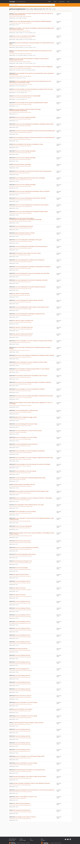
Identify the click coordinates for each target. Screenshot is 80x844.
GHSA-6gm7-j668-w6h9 (27, 596)
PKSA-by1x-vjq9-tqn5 (13, 603)
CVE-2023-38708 (20, 132)
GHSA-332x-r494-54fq (27, 45)
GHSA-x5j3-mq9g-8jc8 (27, 412)
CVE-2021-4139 (20, 744)
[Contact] (65, 839)
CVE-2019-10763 (20, 818)
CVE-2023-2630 (19, 193)
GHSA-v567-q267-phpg (27, 704)
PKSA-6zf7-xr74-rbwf (13, 499)
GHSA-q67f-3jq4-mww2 (27, 636)
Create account (61, 1)
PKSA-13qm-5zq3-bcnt (13, 643)
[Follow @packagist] (68, 839)
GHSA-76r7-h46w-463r (22, 479)
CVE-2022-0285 (20, 737)
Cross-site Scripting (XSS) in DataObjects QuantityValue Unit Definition (32, 266)
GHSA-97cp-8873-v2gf (27, 466)
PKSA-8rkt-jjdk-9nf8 (12, 350)
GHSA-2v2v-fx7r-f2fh (27, 758)
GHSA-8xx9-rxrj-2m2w (27, 744)
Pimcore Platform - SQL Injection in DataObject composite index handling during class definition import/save (31, 28)
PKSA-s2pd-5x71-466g (13, 616)
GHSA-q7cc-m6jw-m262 (27, 213)
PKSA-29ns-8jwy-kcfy (13, 295)
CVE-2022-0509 (20, 663)
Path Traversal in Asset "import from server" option (28, 253)
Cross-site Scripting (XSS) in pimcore (24, 226)
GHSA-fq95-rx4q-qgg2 (27, 308)
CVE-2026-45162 (20, 61)
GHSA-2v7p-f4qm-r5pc (27, 576)
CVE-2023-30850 (20, 322)
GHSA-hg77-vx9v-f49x (26, 254)
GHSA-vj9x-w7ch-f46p (27, 710)
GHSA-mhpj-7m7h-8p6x (27, 199)
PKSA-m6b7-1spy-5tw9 (13, 630)
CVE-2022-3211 (19, 521)
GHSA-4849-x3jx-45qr (26, 521)
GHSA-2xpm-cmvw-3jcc (21, 418)
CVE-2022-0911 (20, 609)
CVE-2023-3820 (20, 145)
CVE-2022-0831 (19, 636)
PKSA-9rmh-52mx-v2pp (13, 555)
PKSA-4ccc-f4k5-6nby (13, 335)
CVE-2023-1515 (19, 390)
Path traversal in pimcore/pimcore (21, 810)
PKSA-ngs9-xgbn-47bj (13, 589)
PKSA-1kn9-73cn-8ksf (13, 234)
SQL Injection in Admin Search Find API (23, 334)
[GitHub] (70, 839)
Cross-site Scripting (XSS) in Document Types (26, 424)
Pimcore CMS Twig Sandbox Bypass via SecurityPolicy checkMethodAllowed (32, 21)
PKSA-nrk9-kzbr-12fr (13, 390)
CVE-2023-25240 (20, 486)
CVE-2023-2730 (19, 186)
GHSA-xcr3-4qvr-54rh (27, 582)
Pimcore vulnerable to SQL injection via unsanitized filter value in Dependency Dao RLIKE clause (31, 74)
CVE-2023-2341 (20, 308)
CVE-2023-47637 (20, 112)
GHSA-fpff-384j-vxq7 (27, 818)
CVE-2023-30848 (20, 335)
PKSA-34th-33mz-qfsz (13, 152)
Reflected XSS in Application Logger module (26, 417)
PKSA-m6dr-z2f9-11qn (13, 596)
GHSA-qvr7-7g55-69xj (27, 97)
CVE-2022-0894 (20, 623)
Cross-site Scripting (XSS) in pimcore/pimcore (26, 444)
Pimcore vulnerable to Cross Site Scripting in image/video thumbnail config (34, 457)
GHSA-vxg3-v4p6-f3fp (27, 76)
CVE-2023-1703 (19, 342)
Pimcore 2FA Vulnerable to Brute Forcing (25, 554)
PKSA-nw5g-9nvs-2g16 (13, 609)
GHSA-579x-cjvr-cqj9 (27, 771)
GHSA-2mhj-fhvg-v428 (27, 16)
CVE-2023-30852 (20, 234)
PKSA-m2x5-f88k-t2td (13, 281)
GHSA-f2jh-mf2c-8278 (27, 472)
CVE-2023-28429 (20, 384)
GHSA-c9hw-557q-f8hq (27, 145)
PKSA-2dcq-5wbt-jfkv (13, 521)
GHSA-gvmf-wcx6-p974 (28, 535)
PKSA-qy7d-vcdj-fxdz (13, 418)
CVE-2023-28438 (20, 370)
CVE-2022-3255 (20, 513)
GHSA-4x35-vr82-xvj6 (26, 295)
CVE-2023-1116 (20, 452)
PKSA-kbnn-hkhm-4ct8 (13, 179)
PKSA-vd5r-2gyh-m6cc (13, 37)
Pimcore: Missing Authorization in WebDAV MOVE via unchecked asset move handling (30, 51)
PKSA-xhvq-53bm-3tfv (13, 791)
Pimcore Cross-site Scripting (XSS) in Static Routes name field (30, 198)
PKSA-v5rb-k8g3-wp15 (13, 328)
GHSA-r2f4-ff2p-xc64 (26, 31)
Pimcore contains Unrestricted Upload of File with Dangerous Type (31, 491)
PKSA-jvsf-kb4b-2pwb (13, 650)
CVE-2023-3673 (20, 166)
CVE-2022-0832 (20, 643)
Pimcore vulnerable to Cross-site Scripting (25, 471)
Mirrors (31, 840)
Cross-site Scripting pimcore (22, 668)
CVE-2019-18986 (20, 562)
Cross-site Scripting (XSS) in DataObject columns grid (28, 239)
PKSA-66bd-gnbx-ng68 (13, 670)
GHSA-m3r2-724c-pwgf (27, 84)
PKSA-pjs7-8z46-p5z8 (13, 275)
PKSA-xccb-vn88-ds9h (13, 576)
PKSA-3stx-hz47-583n (13, 710)
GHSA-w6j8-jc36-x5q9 (27, 778)
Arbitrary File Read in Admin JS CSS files (25, 233)
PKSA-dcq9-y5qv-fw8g (13, 549)
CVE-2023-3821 (20, 152)
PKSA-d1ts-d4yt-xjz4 (12, 112)
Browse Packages (23, 840)
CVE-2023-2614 (20, 206)
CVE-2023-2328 (19, 268)
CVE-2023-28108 (20, 405)
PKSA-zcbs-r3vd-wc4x (13, 139)
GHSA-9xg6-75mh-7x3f (28, 227)
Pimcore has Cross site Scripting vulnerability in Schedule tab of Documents (34, 396)
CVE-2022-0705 (20, 616)
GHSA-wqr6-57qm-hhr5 (27, 513)
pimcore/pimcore (17, 9)
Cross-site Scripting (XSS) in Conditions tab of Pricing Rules (29, 260)
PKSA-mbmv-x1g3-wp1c (13, 261)
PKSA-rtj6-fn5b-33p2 (13, 221)
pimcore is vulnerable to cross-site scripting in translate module (31, 362)
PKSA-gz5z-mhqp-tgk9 (13, 811)
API (30, 838)
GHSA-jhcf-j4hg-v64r (27, 542)
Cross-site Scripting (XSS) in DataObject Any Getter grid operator (31, 246)
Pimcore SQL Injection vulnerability (22, 164)
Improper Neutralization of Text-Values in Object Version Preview (29, 776)
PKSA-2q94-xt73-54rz (13, 492)
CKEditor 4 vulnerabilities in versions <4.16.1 (26, 796)
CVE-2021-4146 (20, 697)
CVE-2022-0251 (19, 683)
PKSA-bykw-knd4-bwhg (13, 542)
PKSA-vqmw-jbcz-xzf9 (13, 697)
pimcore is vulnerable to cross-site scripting (26, 437)
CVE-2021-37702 (20, 791)
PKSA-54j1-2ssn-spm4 (13, 562)
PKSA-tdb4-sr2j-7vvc (13, 377)
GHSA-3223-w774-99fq (27, 425)
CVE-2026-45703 (20, 45)
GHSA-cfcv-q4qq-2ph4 (22, 798)
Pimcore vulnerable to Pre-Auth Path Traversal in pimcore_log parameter (33, 171)
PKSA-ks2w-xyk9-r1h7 (13, 472)
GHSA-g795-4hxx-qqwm (27, 630)
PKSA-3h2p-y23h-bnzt (13, 315)
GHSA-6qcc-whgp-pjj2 (27, 643)
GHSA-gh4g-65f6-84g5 (27, 439)
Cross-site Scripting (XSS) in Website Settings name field (29, 300)
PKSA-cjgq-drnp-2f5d (13, 268)
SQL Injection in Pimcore (19, 588)
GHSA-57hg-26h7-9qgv (27, 717)
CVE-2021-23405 (20, 805)
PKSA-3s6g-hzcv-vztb (13, 186)
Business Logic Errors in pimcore (23, 695)
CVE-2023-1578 (19, 377)
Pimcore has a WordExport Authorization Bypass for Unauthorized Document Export (31, 43)
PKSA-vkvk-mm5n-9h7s (13, 241)
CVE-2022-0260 (19, 690)
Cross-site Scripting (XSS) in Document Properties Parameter (30, 287)
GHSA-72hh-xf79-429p (27, 112)
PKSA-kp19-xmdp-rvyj (13, 68)
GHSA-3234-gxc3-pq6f (27, 68)
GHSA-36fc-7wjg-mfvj (27, 61)
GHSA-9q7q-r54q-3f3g (27, 315)
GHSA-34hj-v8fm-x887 (27, 132)
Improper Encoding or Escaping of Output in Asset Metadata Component (31, 783)
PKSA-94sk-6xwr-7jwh (13, 145)
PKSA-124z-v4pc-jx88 (13, 690)
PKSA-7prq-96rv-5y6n (13, 657)
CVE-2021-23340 (20, 811)
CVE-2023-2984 (19, 172)
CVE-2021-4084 (19, 751)
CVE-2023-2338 (19, 295)
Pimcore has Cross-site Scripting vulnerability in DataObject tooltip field (33, 382)
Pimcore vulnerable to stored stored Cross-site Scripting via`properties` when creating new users (31, 518)
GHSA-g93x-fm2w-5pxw (27, 241)
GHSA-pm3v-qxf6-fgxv (27, 737)
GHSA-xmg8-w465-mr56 (27, 328)
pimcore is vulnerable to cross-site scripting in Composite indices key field (33, 340)
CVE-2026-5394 (20, 31)
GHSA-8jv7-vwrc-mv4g (26, 445)
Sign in (68, 1)
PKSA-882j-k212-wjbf (13, 61)
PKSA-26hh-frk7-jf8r (12, 784)
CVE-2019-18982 (20, 549)
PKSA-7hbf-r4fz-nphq (13, 159)
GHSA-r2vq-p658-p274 (27, 486)
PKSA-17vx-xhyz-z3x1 (13, 119)
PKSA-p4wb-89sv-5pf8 (13, 704)
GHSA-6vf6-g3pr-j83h (26, 499)
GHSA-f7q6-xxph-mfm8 (26, 683)
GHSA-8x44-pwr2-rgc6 (26, 677)
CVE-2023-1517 (20, 397)
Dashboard (43, 840)
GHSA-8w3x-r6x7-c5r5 (26, 751)
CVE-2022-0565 (20, 657)
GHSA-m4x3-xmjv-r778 (27, 549)
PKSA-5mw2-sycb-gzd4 (13, 308)
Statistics (21, 838)
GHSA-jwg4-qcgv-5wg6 (27, 322)
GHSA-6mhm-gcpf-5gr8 (27, 335)
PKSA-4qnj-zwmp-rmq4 (13, 452)
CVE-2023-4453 (19, 125)
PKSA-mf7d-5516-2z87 (13, 771)
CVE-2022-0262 (20, 731)
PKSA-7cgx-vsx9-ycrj (12, 751)
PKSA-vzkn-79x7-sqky (13, 322)
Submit (55, 1)
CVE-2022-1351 (20, 582)
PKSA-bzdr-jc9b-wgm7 (13, 132)
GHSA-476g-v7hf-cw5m (27, 288)
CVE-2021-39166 (20, 778)
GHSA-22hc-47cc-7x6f (27, 623)
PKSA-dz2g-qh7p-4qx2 (13, 535)
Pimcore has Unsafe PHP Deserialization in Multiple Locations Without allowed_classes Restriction (29, 59)
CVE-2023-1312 (20, 439)
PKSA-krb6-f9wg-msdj (13, 778)
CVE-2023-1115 (20, 466)
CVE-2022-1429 (20, 576)
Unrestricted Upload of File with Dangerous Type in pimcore (28, 722)
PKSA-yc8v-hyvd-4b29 (13, 744)
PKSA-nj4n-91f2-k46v (13, 569)
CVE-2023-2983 (20, 179)
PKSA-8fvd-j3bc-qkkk (13, 172)
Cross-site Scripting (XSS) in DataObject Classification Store (30, 313)
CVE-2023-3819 (20, 139)
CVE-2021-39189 (20, 771)
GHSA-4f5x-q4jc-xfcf (27, 731)
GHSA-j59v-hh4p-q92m (27, 119)
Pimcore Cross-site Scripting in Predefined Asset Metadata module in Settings (34, 355)
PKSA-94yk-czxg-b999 (13, 486)
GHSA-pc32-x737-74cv (27, 603)
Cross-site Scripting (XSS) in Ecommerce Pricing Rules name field (31, 280)
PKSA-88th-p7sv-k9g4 (13, 84)
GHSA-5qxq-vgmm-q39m (28, 506)
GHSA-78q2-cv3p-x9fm (27, 152)
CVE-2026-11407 (20, 23)
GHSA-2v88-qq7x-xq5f (27, 784)
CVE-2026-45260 (20, 53)
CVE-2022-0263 (19, 724)
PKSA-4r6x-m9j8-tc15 (13, 254)
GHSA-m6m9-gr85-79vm (27, 206)
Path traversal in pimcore (21, 648)
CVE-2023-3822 (20, 159)
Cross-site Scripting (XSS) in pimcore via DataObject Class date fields (32, 273)
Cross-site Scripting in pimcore (22, 655)
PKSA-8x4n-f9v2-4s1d (13, 76)
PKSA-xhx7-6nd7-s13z (13, 439)
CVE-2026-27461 (20, 76)
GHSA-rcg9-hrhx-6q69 (27, 384)
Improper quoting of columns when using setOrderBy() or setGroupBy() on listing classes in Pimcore (31, 533)
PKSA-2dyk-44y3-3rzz (13, 104)
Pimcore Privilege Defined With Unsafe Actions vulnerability (30, 178)
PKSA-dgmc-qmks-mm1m (13, 248)
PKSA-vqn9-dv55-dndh (13, 798)
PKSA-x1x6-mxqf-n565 (13, 384)
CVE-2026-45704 (20, 37)
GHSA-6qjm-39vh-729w (27, 357)
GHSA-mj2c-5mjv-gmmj (27, 589)
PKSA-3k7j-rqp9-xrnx (13, 445)
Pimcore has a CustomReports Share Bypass (24, 36)
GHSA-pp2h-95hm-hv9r (27, 791)
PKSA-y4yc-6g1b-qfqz (13, 53)
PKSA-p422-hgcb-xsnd (13, 737)
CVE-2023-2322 (20, 288)
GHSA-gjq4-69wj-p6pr (27, 650)
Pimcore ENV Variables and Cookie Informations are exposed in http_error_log (33, 89)
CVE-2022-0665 (20, 650)
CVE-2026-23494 (20, 84)
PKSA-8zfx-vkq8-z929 (13, 636)
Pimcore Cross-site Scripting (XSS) (23, 526)
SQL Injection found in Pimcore (21, 574)
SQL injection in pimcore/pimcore (21, 803)
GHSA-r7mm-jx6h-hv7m (28, 261)
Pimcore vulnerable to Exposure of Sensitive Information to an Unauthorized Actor (34, 137)
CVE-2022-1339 (20, 589)
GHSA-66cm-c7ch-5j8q (26, 390)
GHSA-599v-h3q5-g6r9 (27, 125)
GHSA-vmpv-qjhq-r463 (27, 159)
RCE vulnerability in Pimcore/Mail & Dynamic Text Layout (29, 504)
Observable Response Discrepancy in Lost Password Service (30, 769)
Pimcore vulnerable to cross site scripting (25, 511)
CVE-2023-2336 (19, 254)
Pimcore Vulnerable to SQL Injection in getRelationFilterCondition (31, 102)
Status (42, 838)
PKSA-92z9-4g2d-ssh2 (13, 717)
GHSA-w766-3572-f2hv (27, 193)
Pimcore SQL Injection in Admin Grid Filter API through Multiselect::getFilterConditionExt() (25, 110)
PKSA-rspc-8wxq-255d (13, 459)
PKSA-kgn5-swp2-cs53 (13, 818)
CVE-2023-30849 (20, 328)
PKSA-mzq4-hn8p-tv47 (13, 479)
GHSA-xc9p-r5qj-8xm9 (27, 405)
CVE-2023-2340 (20, 241)
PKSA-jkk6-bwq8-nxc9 (13, 466)
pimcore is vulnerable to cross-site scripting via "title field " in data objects (33, 498)
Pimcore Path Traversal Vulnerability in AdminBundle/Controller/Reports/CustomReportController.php (25, 219)
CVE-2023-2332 (20, 261)
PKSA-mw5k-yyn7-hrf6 (13, 166)
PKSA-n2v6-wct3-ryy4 (13, 125)
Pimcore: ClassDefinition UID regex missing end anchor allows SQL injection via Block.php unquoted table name (31, 14)
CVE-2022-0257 (20, 704)
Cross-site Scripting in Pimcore (22, 581)
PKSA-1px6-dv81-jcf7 (13, 527)
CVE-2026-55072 (20, 16)
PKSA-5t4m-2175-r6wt (13, 432)
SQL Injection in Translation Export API (23, 327)
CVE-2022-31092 (20, 535)
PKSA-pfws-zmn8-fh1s (13, 506)
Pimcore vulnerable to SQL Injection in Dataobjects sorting (28, 144)
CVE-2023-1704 (20, 363)
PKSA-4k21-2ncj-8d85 (13, 425)
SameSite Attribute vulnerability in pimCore (24, 484)
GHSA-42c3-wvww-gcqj (26, 377)
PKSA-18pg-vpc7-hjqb (13, 370)
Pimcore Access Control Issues (22, 541)
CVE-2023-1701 (19, 350)
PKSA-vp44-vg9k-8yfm (13, 405)
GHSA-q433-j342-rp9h (27, 90)
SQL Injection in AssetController (21, 293)
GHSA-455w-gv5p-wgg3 (27, 690)
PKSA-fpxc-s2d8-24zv (13, 16)
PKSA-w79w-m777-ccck (13, 397)
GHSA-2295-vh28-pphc (27, 268)
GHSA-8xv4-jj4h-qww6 (27, 492)
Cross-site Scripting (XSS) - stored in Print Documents (28, 430)
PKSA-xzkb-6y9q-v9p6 (13, 357)
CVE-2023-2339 (21, 248)
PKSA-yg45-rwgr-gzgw (13, 663)
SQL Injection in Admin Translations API (23, 320)
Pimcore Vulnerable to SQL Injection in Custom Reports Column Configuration (33, 66)
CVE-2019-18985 (21, 555)
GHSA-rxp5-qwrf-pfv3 (27, 166)
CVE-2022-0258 (20, 710)
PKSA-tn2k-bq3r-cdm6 (13, 206)
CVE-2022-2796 (19, 527)
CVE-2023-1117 (20, 459)
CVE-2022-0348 (19, 677)
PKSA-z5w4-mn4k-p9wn (13, 227)
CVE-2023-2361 (20, 227)
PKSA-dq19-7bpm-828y (13, 758)
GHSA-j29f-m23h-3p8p (27, 609)
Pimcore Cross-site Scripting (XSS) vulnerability (26, 547)
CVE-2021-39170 (19, 784)
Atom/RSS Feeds (12, 840)
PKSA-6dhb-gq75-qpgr (13, 23)
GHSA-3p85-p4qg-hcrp (28, 764)
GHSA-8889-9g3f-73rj (27, 562)
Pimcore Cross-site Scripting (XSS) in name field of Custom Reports (32, 205)
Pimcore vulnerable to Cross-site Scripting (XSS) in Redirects (30, 389)
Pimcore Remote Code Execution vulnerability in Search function (31, 375)
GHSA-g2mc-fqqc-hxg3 (27, 221)
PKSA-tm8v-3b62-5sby (13, 363)
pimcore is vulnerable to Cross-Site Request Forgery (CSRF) (29, 756)
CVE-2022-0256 (20, 717)
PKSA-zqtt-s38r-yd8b (13, 193)
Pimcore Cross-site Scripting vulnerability (25, 117)
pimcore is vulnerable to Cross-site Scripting (26, 702)
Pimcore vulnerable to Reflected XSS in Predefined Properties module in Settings (30, 348)
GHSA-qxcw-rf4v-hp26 (27, 459)
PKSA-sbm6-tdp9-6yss (13, 288)
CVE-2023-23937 (20, 492)
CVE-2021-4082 (20, 758)
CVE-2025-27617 (20, 104)
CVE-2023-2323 (19, 281)
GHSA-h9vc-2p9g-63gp (27, 657)
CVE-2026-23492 (20, 97)
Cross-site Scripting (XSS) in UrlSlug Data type (26, 410)
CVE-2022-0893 (20, 630)
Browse (49, 1)
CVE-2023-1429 (20, 425)
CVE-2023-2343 (20, 315)
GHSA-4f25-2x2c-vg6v (26, 342)
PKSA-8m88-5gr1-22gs (13, 513)
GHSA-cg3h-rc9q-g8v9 (27, 663)
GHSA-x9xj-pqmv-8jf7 (26, 275)
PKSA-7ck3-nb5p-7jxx (13, 805)
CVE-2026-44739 (20, 68)
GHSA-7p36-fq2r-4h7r (27, 23)
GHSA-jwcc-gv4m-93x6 (27, 37)
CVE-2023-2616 (20, 199)
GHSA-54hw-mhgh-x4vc (27, 697)
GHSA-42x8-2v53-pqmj (27, 397)
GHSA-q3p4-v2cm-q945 (27, 186)
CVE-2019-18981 (21, 542)
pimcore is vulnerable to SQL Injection (22, 709)
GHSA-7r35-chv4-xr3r (26, 350)
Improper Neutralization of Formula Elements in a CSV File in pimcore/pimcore (34, 790)
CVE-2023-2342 (19, 302)
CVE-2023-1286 (19, 445)
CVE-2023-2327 (19, 275)
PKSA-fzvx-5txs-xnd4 (13, 302)
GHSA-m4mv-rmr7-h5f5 (27, 179)
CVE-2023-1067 (20, 472)
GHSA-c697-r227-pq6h (26, 724)
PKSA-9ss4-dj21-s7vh (13, 90)
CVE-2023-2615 (20, 213)
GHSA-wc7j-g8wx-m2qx (27, 53)
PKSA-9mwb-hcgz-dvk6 (13, 731)
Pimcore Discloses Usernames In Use (22, 561)
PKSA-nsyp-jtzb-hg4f (13, 342)
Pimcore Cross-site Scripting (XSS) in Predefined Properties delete (31, 211)
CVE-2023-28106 (20, 412)
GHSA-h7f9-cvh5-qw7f (27, 811)
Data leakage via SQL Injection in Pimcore (25, 817)
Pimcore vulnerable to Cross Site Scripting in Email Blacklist (30, 451)
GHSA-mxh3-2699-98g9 (27, 670)
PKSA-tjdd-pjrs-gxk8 (12, 677)
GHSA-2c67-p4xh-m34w (26, 302)
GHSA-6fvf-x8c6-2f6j (27, 248)
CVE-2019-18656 (20, 569)
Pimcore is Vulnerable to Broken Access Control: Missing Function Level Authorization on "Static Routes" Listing (30, 81)
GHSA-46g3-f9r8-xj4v (26, 172)
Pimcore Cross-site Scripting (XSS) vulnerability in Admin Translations (32, 191)
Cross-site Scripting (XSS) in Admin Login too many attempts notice (32, 307)
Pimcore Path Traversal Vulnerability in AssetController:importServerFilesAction (35, 130)
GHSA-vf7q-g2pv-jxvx (27, 370)
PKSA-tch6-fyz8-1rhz (13, 683)
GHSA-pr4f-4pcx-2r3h (26, 527)
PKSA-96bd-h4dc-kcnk (13, 213)
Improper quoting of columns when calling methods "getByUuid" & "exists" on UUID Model (31, 403)
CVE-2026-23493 (20, 90)
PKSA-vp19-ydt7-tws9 (13, 31)
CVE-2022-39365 (20, 506)
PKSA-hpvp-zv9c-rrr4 (13, 97)
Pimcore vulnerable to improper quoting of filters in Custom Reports (32, 369)
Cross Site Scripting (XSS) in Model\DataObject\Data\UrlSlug (30, 478)
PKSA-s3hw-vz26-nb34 (13, 412)
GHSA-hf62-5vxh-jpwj (28, 555)
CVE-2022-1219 (20, 596)
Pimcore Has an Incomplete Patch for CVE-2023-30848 (26, 96)
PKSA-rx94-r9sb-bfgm (13, 582)
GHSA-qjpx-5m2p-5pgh (27, 104)
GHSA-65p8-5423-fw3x (27, 569)
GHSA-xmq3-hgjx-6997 (27, 616)
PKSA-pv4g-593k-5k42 (13, 623)
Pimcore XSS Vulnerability (21, 567)
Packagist (12, 1)
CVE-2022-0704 (19, 603)
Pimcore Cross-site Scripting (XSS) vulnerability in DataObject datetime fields (34, 124)
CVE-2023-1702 (20, 357)
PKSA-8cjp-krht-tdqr (12, 724)
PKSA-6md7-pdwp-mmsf (13, 764)
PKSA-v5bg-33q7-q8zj (13, 45)
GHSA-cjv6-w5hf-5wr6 (27, 281)
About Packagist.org (12, 838)
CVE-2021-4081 (21, 764)
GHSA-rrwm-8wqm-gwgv (21, 432)
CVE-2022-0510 (20, 670)
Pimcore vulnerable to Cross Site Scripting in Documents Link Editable (32, 464)
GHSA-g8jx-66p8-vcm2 (27, 805)
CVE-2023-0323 (19, 499)
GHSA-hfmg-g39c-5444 (27, 363)
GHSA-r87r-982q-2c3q (27, 139)
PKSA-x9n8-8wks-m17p (13, 199)
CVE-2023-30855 (20, 221)
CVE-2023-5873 (19, 119)
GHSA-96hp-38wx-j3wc (28, 452)
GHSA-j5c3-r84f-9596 (27, 234)
